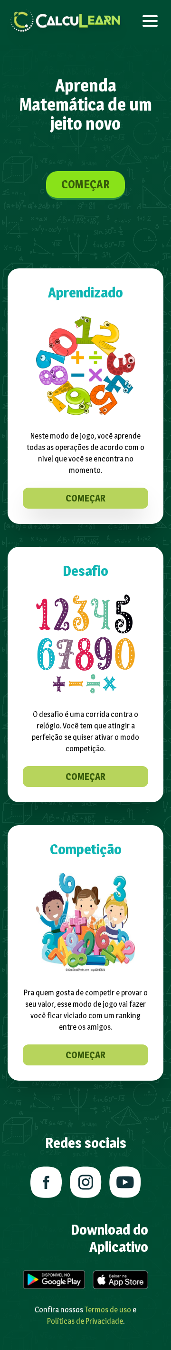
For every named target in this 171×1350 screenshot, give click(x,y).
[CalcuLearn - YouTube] (125, 1182)
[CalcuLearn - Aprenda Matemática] (66, 21)
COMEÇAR (85, 184)
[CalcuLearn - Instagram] (86, 1182)
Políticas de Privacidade (85, 1321)
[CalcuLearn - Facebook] (46, 1182)
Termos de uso (108, 1309)
